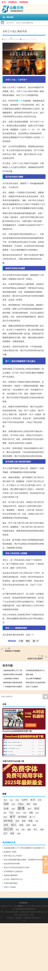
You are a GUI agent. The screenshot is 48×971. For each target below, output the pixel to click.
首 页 (4, 2)
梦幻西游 (8, 820)
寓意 (5, 813)
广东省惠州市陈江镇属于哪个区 (14, 686)
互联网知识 (12, 2)
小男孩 (24, 920)
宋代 (36, 808)
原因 (6, 804)
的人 (13, 824)
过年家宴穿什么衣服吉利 (13, 871)
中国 (11, 800)
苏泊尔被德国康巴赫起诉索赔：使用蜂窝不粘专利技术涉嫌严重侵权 (25, 859)
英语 (17, 830)
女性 (13, 809)
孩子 (29, 808)
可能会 (21, 804)
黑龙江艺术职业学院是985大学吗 (16, 867)
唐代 (28, 804)
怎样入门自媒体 (32, 686)
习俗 (17, 800)
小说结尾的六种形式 (11, 678)
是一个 (19, 100)
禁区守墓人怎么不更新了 (13, 855)
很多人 (18, 813)
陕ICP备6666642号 (29, 909)
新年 (37, 813)
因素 (35, 804)
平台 (11, 812)
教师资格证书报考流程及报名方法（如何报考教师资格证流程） (14, 682)
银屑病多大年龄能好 (12, 651)
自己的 (8, 829)
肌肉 (34, 825)
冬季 (39, 800)
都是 (12, 833)
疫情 (24, 820)
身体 (42, 829)
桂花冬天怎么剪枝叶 (35, 658)
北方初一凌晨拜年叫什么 (13, 879)
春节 (12, 816)
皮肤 (28, 825)
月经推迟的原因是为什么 (35, 670)
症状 (6, 824)
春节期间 (22, 816)
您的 (24, 813)
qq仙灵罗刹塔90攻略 (12, 863)
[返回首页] (45, 858)
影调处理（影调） (11, 851)
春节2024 (10, 22)
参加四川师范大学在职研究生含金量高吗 (14, 674)
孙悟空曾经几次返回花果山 (36, 682)
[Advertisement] (24, 947)
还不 (5, 833)
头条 (6, 808)
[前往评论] (45, 864)
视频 (29, 829)
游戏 (17, 821)
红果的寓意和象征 (11, 883)
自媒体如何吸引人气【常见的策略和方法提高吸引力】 (14, 670)
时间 (5, 817)
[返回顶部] (45, 870)
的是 (21, 825)
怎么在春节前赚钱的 (33, 678)
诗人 (35, 829)
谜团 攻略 (29, 674)
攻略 (31, 812)
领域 (18, 833)
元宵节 (25, 799)
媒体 (21, 807)
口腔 (13, 804)
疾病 (36, 821)
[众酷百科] (24, 9)
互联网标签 (23, 2)
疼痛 (30, 820)
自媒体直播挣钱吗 (11, 875)
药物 (23, 829)
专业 (5, 800)
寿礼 (9, 361)
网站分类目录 (36, 906)
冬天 (33, 799)
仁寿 (17, 79)
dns (9, 39)
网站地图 (19, 909)
